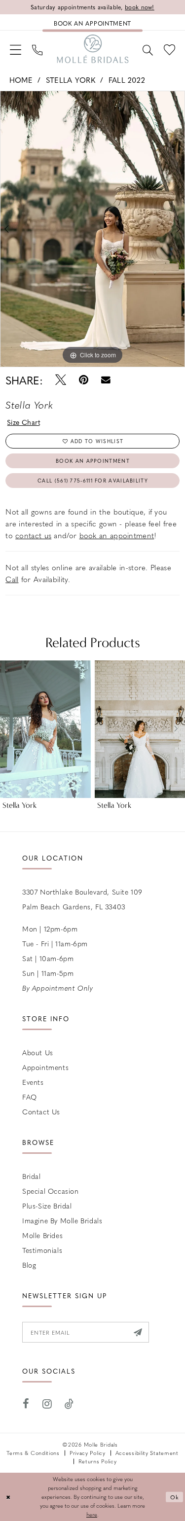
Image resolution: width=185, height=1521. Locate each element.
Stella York (70, 79)
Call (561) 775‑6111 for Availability (92, 480)
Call (11, 579)
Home (21, 79)
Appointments (45, 1067)
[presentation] (45, 728)
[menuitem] (15, 49)
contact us (33, 535)
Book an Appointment (93, 460)
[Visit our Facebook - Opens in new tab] (26, 1404)
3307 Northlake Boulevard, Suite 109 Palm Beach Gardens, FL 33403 (82, 899)
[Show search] (147, 49)
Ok (175, 1496)
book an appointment (116, 535)
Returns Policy (97, 1461)
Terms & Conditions (33, 1453)
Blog (29, 1265)
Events (33, 1082)
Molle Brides (42, 1235)
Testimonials (42, 1250)
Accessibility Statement (147, 1453)
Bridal (31, 1176)
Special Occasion (50, 1191)
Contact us (41, 1111)
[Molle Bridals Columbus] (92, 49)
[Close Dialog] (8, 1497)
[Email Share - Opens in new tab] (106, 380)
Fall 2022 (127, 79)
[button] (15, 49)
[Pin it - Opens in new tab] (83, 379)
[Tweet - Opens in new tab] (61, 379)
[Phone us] (37, 49)
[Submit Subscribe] (138, 1332)
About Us (37, 1052)
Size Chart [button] (24, 422)
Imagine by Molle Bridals (62, 1220)
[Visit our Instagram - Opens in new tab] (47, 1404)
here (91, 1514)
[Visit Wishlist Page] (169, 49)
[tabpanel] (92, 229)
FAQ (29, 1097)
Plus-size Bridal (47, 1205)
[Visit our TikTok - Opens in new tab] (69, 1404)
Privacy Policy (88, 1453)
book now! (139, 6)
